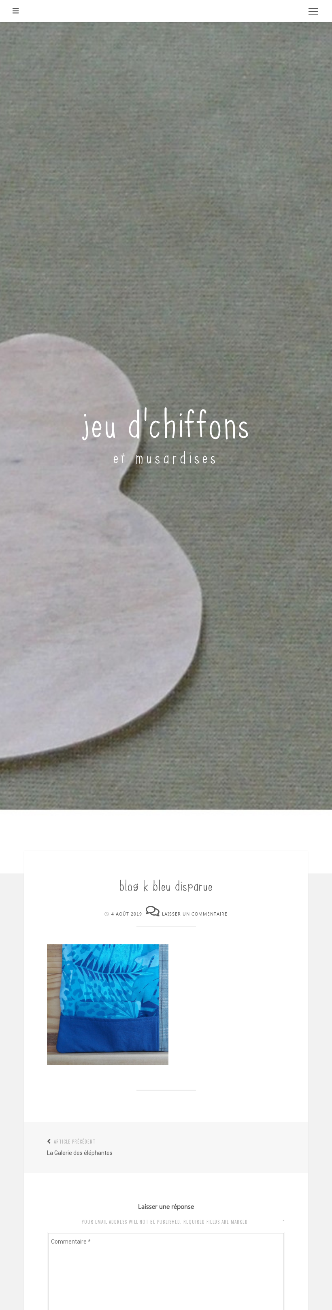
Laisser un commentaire (195, 914)
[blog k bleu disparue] (107, 1063)
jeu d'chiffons (166, 421)
